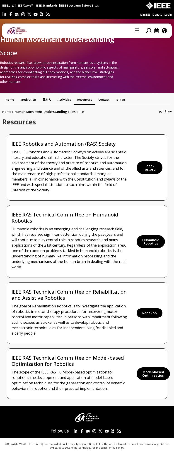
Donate (157, 15)
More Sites (91, 5)
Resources (84, 99)
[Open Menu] (137, 30)
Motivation (28, 99)
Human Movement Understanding (40, 111)
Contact (103, 99)
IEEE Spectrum (70, 5)
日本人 (46, 99)
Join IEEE (145, 15)
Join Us (121, 99)
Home (9, 99)
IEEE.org (8, 5)
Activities (64, 99)
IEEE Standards (47, 5)
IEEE (25, 5)
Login (168, 15)
